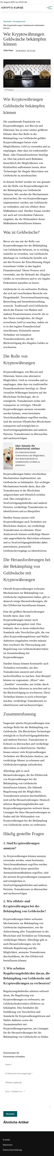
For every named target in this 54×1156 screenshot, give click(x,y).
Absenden (10, 1114)
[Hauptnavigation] (48, 7)
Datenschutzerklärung (12, 1150)
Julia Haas (8, 50)
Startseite (7, 21)
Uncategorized (19, 21)
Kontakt (6, 1139)
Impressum (7, 1145)
